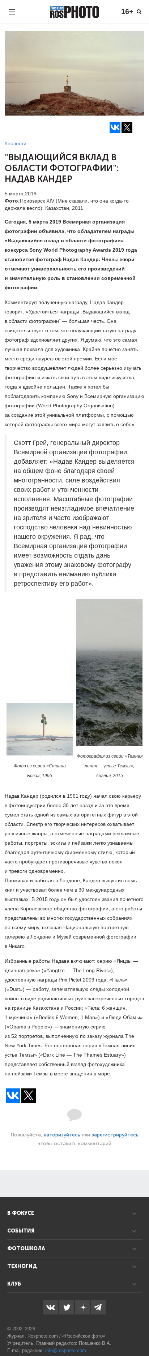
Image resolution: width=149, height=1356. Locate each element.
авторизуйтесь (62, 1135)
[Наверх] (139, 1332)
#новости (15, 143)
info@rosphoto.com (65, 1350)
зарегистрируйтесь (115, 1135)
